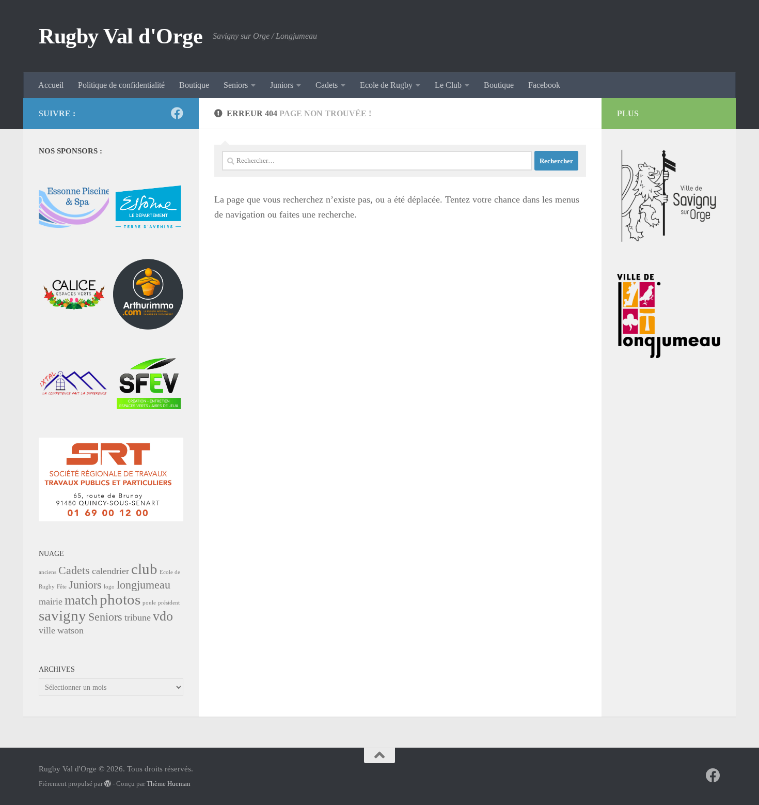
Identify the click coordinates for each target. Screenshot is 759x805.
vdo (163, 616)
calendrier (110, 571)
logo (109, 587)
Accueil (51, 85)
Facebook (544, 85)
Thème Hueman (169, 783)
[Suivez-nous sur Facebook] (177, 113)
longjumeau (143, 584)
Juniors (281, 85)
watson (70, 630)
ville (47, 630)
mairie (50, 601)
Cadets (326, 85)
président (169, 603)
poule (149, 603)
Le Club (448, 85)
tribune (137, 617)
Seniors (236, 85)
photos (120, 599)
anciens (47, 572)
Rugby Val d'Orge (120, 36)
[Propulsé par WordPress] (107, 783)
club (144, 569)
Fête (62, 587)
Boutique (194, 85)
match (81, 600)
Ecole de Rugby (386, 85)
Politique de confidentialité (121, 85)
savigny (62, 615)
